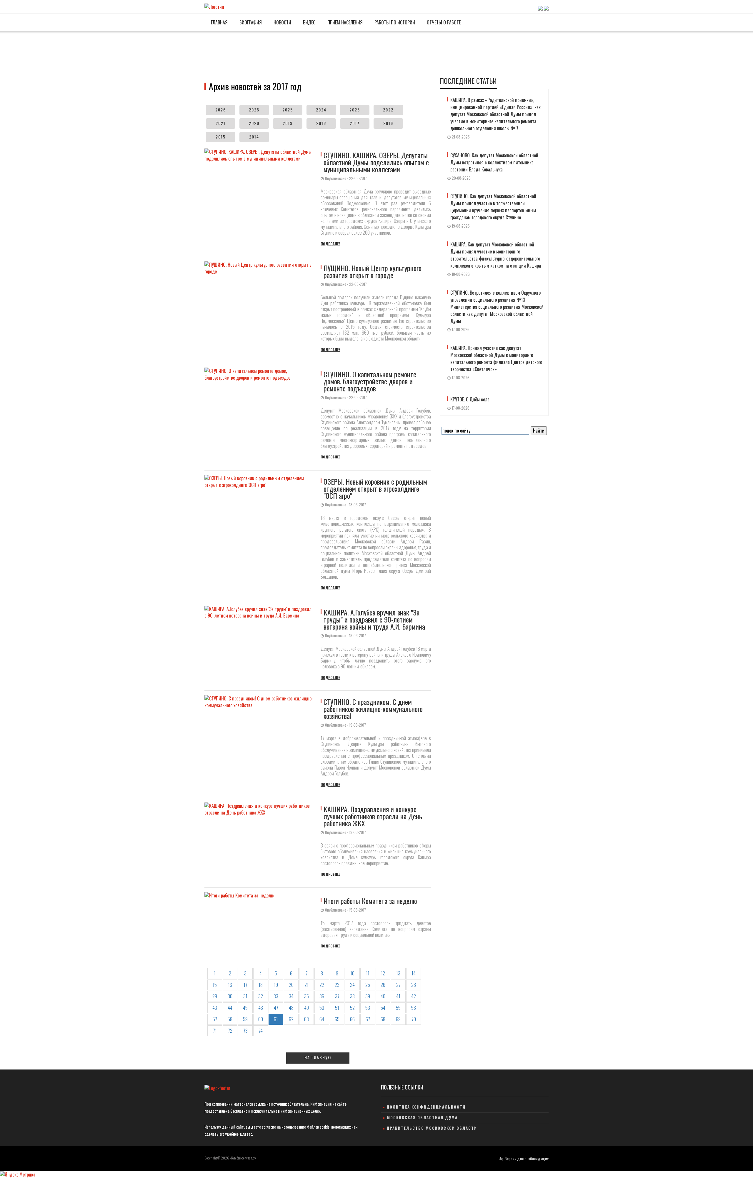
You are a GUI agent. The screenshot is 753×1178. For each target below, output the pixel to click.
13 (398, 973)
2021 (221, 123)
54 (383, 1007)
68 (383, 1019)
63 (306, 1019)
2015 (221, 137)
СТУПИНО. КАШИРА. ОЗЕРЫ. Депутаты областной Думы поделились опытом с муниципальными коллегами (376, 162)
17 (245, 984)
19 (276, 984)
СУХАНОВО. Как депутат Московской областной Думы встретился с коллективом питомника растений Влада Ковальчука (494, 162)
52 (352, 1007)
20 (291, 984)
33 (276, 996)
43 (214, 1007)
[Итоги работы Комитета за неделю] (261, 920)
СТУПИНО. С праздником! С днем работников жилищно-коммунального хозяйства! (373, 708)
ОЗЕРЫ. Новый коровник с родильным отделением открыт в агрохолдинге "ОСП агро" (375, 488)
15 (215, 984)
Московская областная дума (422, 1117)
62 (291, 1019)
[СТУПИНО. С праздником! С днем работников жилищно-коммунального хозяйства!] (261, 741)
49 (306, 1007)
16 (230, 984)
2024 (321, 109)
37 (337, 996)
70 (414, 1019)
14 (414, 973)
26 (383, 984)
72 (230, 1030)
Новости (281, 22)
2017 (355, 123)
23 (337, 984)
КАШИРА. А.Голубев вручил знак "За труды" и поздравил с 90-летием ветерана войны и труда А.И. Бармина (374, 619)
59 (245, 1019)
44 (230, 1007)
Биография (250, 22)
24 (352, 984)
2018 (321, 123)
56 (413, 1007)
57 (215, 1019)
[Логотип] (214, 6)
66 (352, 1019)
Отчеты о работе (443, 22)
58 (230, 1019)
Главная (219, 22)
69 (398, 1019)
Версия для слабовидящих (526, 1158)
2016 (388, 123)
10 (352, 973)
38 (352, 996)
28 (413, 984)
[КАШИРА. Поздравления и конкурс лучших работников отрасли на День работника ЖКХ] (261, 839)
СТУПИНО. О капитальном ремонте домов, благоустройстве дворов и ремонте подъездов (370, 381)
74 (261, 1030)
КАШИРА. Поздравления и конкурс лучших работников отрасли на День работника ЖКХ (373, 816)
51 (337, 1007)
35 (306, 996)
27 (398, 984)
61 (276, 1019)
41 (398, 996)
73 (245, 1030)
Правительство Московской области (432, 1128)
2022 (388, 109)
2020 (254, 123)
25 (367, 984)
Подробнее (330, 243)
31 (245, 996)
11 (367, 973)
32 (260, 996)
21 (306, 984)
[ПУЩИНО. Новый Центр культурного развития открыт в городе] (261, 307)
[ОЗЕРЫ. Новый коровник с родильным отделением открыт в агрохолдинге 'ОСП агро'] (261, 533)
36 (321, 996)
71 (215, 1030)
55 (398, 1007)
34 (291, 996)
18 (261, 984)
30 (230, 996)
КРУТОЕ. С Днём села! (470, 399)
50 (321, 1007)
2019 (288, 123)
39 (367, 996)
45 (245, 1007)
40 (383, 996)
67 (368, 1019)
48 (291, 1007)
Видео (309, 22)
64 (321, 1019)
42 (413, 996)
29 (214, 996)
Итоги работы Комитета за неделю (370, 900)
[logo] (217, 1088)
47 (276, 1007)
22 (321, 984)
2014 (254, 137)
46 (260, 1007)
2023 (354, 109)
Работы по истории (394, 22)
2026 (220, 109)
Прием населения (344, 22)
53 (367, 1007)
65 (337, 1019)
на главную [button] (317, 1057)
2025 (254, 109)
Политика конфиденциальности (426, 1107)
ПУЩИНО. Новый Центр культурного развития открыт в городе (373, 271)
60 (260, 1019)
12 (383, 973)
